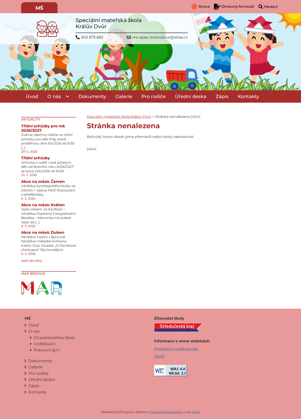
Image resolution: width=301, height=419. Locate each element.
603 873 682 (92, 37)
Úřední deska (190, 96)
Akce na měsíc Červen (43, 181)
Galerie (123, 96)
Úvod (32, 96)
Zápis (222, 96)
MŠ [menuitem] (39, 8)
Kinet (196, 412)
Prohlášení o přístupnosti (176, 349)
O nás (54, 96)
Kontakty (248, 96)
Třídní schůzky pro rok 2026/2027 (43, 128)
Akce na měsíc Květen (43, 205)
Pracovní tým (47, 350)
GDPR (159, 356)
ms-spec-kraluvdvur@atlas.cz (160, 37)
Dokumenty (92, 96)
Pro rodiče (153, 96)
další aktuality (31, 261)
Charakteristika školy (54, 337)
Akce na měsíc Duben (42, 232)
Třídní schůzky (35, 158)
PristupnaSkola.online (165, 412)
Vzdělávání (45, 343)
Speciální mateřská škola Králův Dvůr (119, 117)
